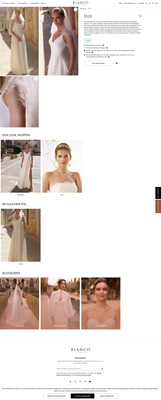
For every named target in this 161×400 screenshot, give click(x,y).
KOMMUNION (34, 3)
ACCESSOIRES (22, 3)
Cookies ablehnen (106, 396)
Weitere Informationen (56, 396)
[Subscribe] (102, 369)
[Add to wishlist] (140, 16)
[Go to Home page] (80, 3)
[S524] (21, 235)
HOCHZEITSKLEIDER (8, 3)
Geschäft (141, 3)
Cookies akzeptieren (83, 396)
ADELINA (21, 195)
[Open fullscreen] (76, 9)
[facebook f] (70, 381)
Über (120, 3)
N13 (62, 195)
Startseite (83, 8)
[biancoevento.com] (153, 3)
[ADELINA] (21, 166)
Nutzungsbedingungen (83, 375)
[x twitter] (75, 381)
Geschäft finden (98, 63)
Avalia (43, 3)
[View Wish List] (150, 3)
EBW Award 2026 (129, 3)
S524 (20, 264)
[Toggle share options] (116, 63)
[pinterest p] (85, 381)
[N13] (62, 166)
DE (156, 3)
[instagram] (80, 381)
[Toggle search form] (146, 3)
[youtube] (90, 381)
